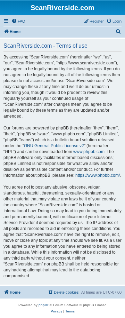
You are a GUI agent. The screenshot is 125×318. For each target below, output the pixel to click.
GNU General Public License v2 (54, 145)
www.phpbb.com (89, 151)
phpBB (44, 305)
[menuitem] (18, 21)
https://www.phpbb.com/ (97, 175)
